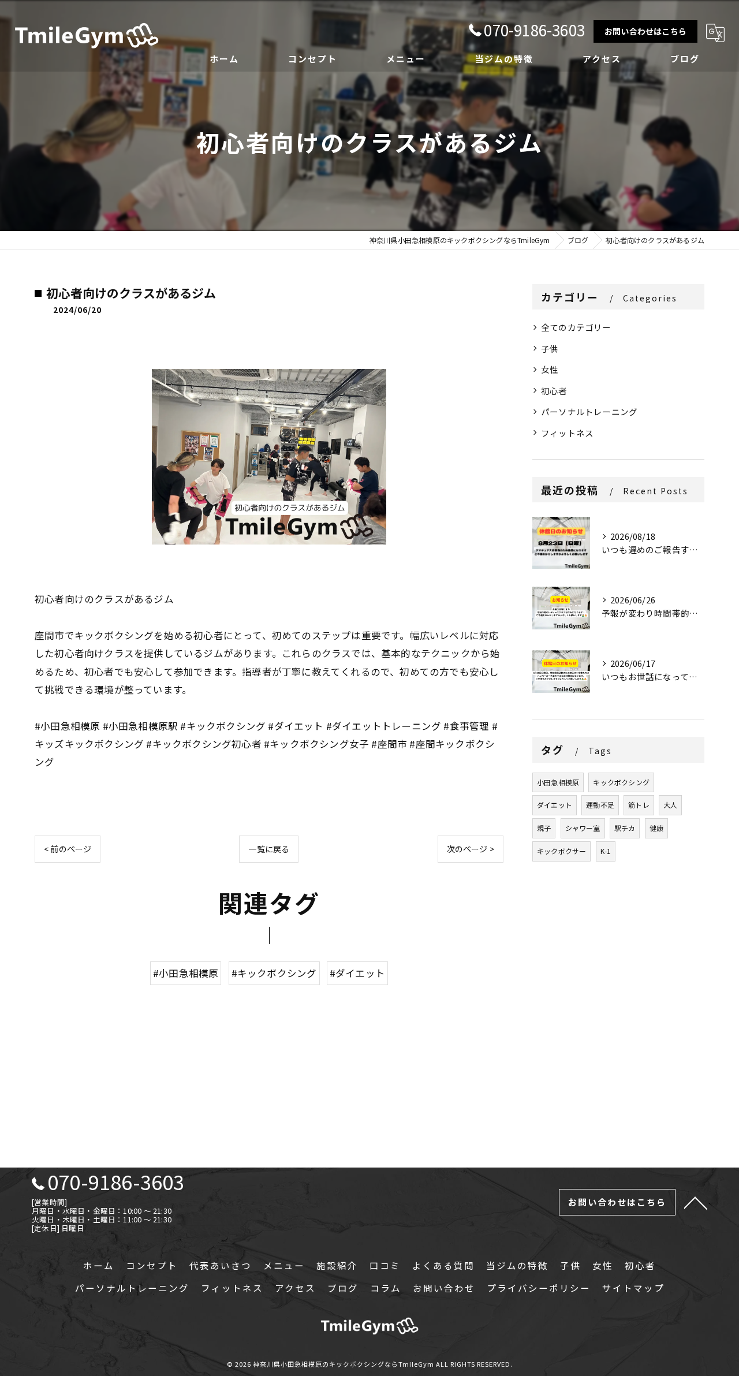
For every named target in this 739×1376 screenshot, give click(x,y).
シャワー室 (582, 828)
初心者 (554, 391)
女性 (549, 369)
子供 (549, 348)
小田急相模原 (558, 782)
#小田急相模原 (185, 973)
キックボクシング (621, 782)
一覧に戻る (268, 849)
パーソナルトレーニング (589, 411)
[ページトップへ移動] (695, 1202)
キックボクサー (561, 851)
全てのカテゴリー (576, 327)
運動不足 (600, 805)
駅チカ (625, 828)
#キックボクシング (274, 973)
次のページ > (470, 849)
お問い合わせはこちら (645, 31)
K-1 (605, 851)
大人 (670, 805)
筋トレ (639, 805)
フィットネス (567, 433)
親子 (544, 828)
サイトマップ (633, 1287)
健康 (656, 828)
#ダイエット (357, 973)
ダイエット (554, 805)
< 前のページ (67, 849)
